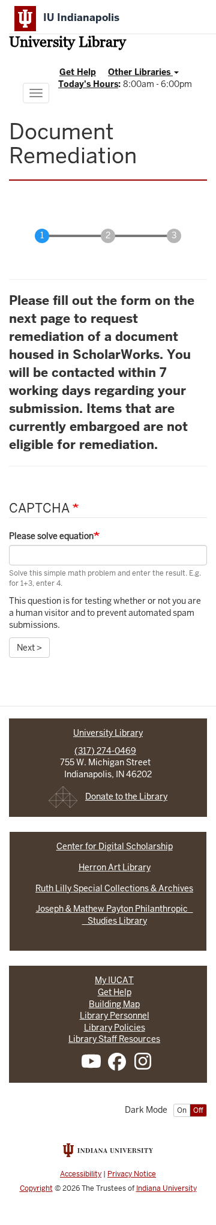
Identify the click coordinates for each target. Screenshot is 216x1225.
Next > (29, 647)
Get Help (77, 72)
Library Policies (114, 1027)
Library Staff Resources (114, 1039)
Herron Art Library (115, 867)
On (182, 1110)
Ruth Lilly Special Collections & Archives (114, 888)
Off (198, 1110)
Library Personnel (114, 1015)
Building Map (114, 1004)
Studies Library (114, 920)
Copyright (36, 1188)
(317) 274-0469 (105, 750)
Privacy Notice (131, 1174)
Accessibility (80, 1174)
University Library (67, 43)
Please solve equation (51, 536)
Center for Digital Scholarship (114, 846)
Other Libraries (140, 72)
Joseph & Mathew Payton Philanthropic (114, 908)
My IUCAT (114, 980)
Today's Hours (88, 84)
